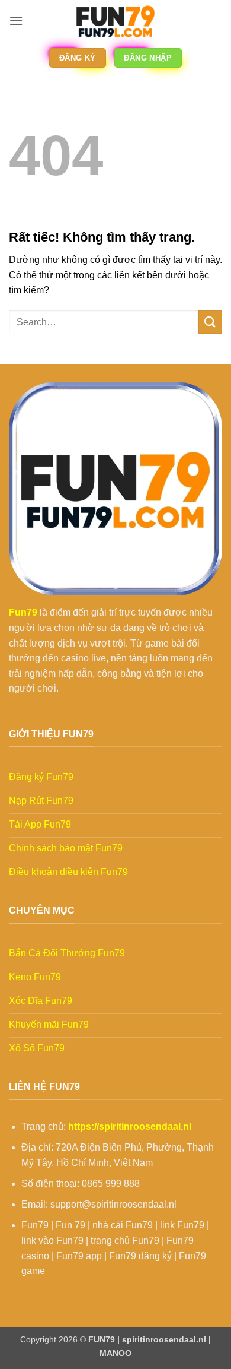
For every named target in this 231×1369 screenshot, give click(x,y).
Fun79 (23, 612)
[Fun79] (115, 21)
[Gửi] (210, 322)
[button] (16, 20)
